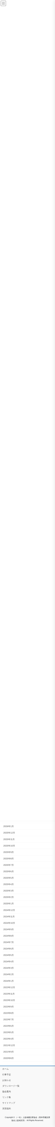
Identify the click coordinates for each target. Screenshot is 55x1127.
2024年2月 (8, 974)
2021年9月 (8, 1052)
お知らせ (6, 1080)
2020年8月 (8, 1058)
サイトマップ (8, 1103)
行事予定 (6, 1074)
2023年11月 (9, 994)
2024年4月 (8, 961)
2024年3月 (8, 968)
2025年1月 (8, 903)
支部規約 (6, 1108)
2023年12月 (9, 987)
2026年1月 (8, 826)
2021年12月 (9, 1045)
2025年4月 (8, 884)
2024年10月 (9, 923)
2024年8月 (8, 936)
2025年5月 (8, 878)
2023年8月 (8, 1013)
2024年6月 (8, 948)
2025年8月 (8, 858)
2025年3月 (8, 890)
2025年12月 (9, 832)
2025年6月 (8, 871)
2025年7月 (8, 865)
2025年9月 (8, 852)
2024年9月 (8, 929)
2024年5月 (8, 955)
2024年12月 (9, 910)
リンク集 (6, 1097)
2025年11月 (9, 839)
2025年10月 (9, 845)
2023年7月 (8, 1019)
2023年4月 (8, 1039)
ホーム (5, 1069)
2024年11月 (9, 916)
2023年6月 (8, 1026)
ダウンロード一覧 (10, 1086)
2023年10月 (9, 1000)
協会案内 (6, 1091)
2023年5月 (8, 1032)
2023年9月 (8, 1006)
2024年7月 (8, 942)
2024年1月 (8, 981)
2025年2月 (8, 897)
